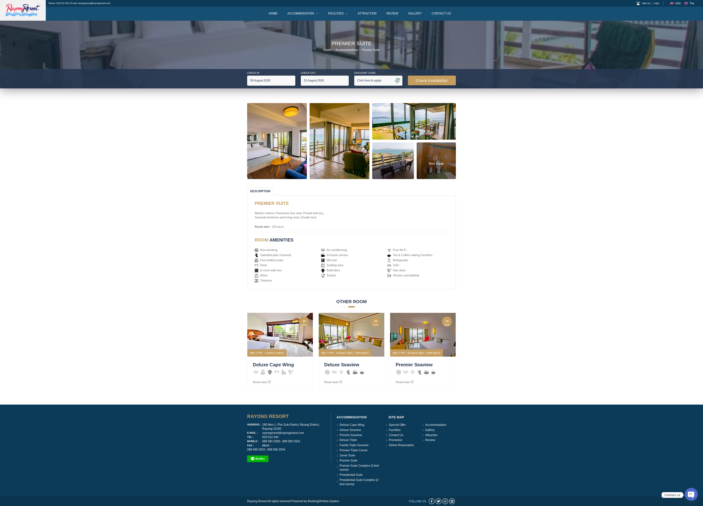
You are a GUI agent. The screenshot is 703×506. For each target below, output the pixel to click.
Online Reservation (401, 445)
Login (656, 3)
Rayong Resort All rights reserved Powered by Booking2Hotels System (293, 501)
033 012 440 (62, 3)
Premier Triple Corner (354, 450)
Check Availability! (432, 80)
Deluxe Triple (348, 440)
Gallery (415, 13)
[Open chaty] (691, 495)
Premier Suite (348, 460)
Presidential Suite (351, 474)
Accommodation (301, 13)
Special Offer (397, 424)
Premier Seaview (351, 435)
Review (392, 13)
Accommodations (346, 49)
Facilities (336, 13)
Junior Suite (347, 455)
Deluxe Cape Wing (352, 424)
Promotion (395, 440)
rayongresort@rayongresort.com (94, 3)
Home (273, 13)
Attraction (367, 13)
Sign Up (646, 3)
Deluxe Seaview (350, 429)
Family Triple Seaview (354, 445)
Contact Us (441, 13)
